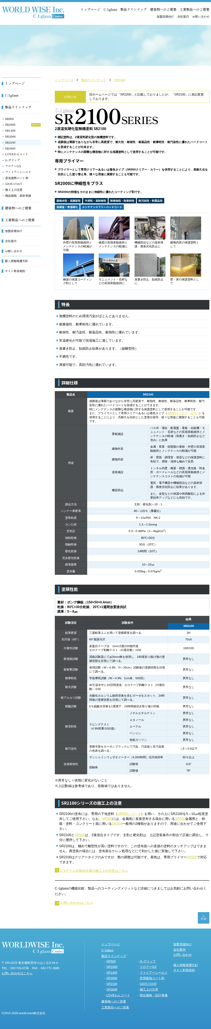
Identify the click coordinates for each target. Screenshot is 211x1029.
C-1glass (110, 9)
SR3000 (10, 148)
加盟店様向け (165, 16)
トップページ (90, 9)
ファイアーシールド (18, 172)
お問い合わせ (200, 16)
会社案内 (183, 16)
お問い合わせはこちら (76, 903)
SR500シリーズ (129, 814)
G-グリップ (12, 160)
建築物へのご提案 (163, 9)
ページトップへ (203, 918)
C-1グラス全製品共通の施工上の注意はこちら (94, 870)
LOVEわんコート (16, 154)
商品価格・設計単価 (18, 196)
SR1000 (10, 124)
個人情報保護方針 (16, 261)
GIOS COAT (13, 184)
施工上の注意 (13, 190)
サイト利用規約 (15, 271)
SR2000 (10, 136)
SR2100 (119, 80)
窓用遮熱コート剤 (16, 178)
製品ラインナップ (133, 9)
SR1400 (10, 130)
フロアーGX (13, 166)
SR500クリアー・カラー (183, 413)
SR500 (107, 818)
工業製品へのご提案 (194, 9)
